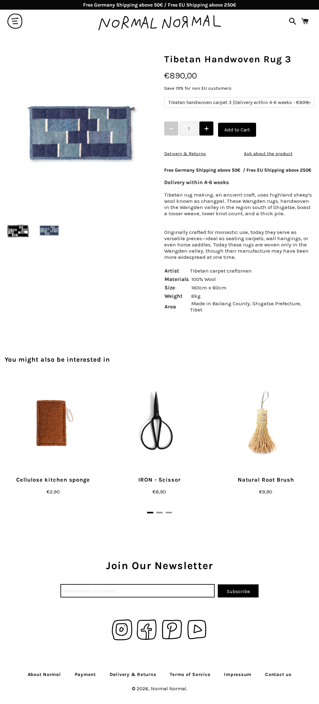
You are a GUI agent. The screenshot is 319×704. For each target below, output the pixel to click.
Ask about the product (268, 153)
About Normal (44, 674)
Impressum (237, 674)
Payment (85, 674)
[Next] (295, 444)
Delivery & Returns (185, 153)
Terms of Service (190, 674)
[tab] (150, 512)
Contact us (278, 674)
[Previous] (23, 444)
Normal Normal (168, 689)
